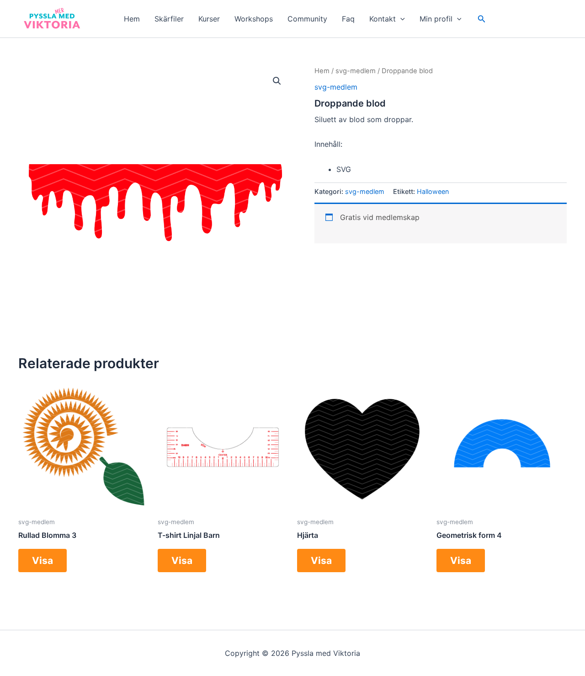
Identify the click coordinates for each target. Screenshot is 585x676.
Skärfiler (169, 18)
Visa (42, 560)
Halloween (433, 191)
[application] (400, 18)
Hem (132, 18)
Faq (348, 18)
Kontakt (382, 18)
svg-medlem (355, 71)
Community (307, 18)
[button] (482, 19)
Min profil (436, 18)
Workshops (253, 18)
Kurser (209, 18)
